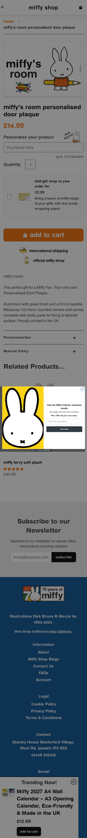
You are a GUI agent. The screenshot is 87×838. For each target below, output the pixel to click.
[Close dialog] (82, 389)
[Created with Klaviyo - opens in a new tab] (43, 450)
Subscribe (64, 429)
